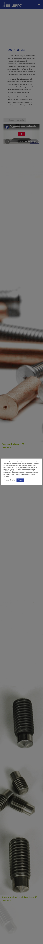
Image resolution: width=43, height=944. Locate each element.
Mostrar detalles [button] (9, 480)
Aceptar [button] (20, 480)
